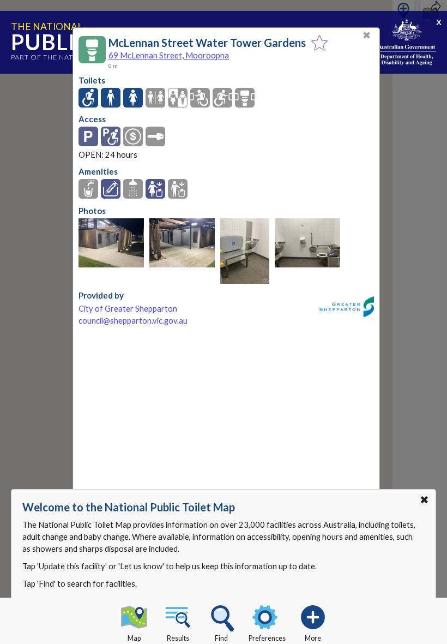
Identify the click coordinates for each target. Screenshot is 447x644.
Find (221, 638)
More (313, 638)
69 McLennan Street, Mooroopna (168, 55)
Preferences (267, 638)
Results (178, 638)
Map (134, 638)
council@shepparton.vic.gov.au (133, 320)
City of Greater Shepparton (127, 308)
